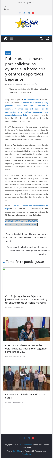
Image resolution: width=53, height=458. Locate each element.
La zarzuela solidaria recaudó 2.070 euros (25, 396)
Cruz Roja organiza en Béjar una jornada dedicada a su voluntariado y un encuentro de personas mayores (26, 299)
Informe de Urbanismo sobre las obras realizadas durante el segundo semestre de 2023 (26, 348)
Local (8, 53)
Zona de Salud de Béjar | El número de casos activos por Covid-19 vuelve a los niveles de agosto (26, 238)
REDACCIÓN (33, 84)
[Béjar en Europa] (6, 39)
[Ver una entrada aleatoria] (47, 39)
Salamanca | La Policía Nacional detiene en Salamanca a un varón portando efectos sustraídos (27, 251)
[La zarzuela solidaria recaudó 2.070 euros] (26, 367)
